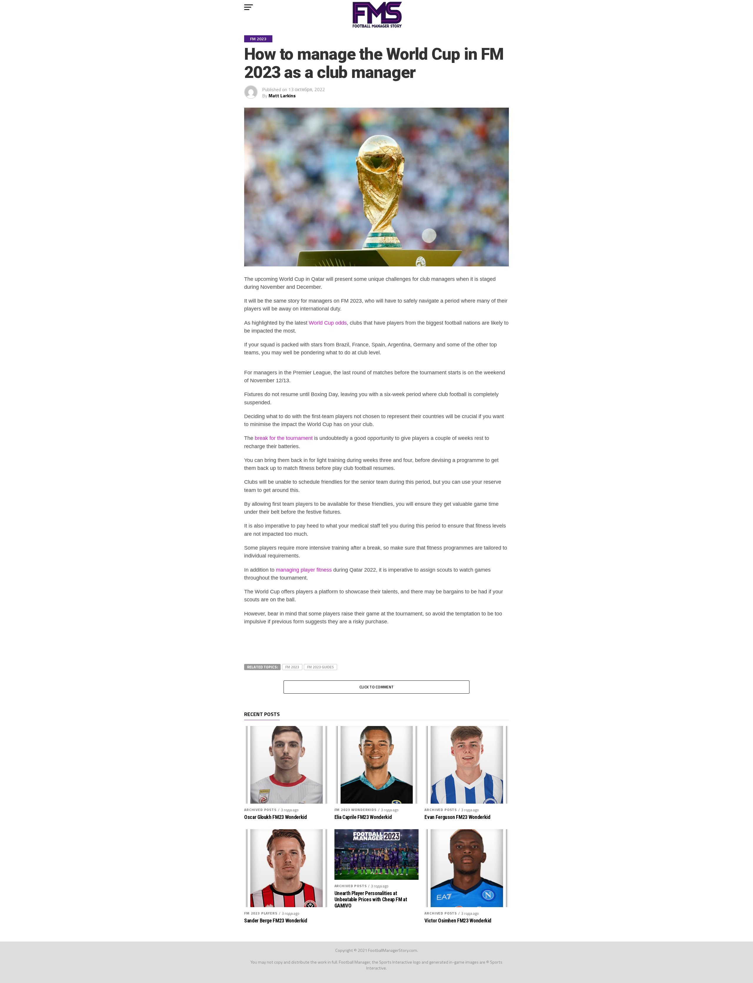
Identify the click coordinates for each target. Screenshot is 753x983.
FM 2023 (292, 667)
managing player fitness (304, 570)
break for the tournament (284, 438)
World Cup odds (328, 323)
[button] (248, 7)
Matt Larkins (282, 95)
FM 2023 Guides (320, 667)
